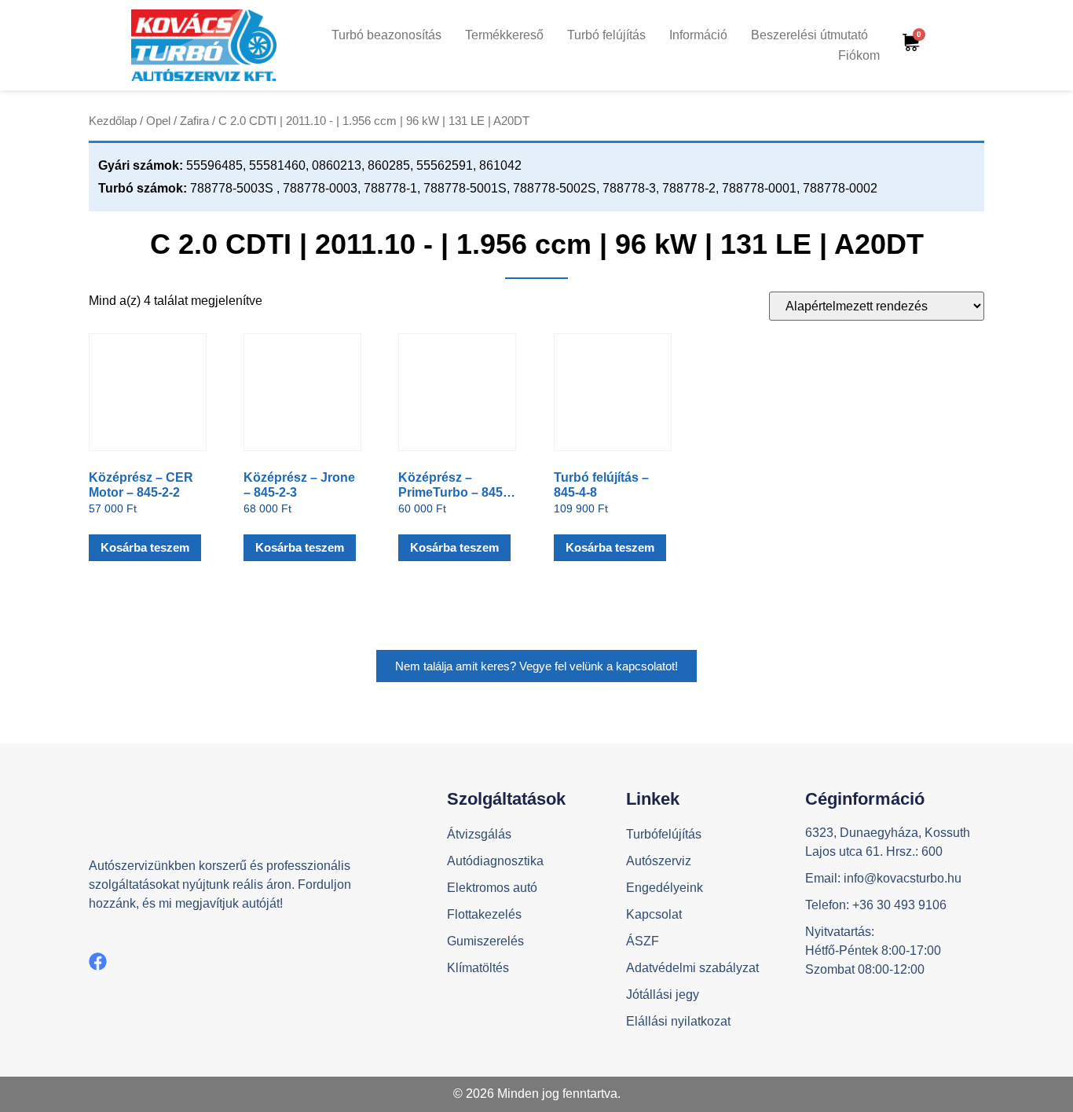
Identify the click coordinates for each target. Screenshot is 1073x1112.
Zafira (194, 121)
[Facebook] (98, 961)
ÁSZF (642, 941)
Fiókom (859, 55)
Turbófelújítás (663, 834)
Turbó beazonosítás (386, 35)
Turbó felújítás (606, 35)
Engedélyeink (664, 887)
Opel (158, 121)
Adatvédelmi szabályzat (692, 967)
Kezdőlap (113, 121)
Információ (698, 35)
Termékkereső (504, 35)
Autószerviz (658, 861)
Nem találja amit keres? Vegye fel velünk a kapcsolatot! (536, 666)
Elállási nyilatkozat (678, 1021)
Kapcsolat (654, 914)
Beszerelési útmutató (809, 35)
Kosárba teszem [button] (145, 547)
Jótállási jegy (662, 994)
